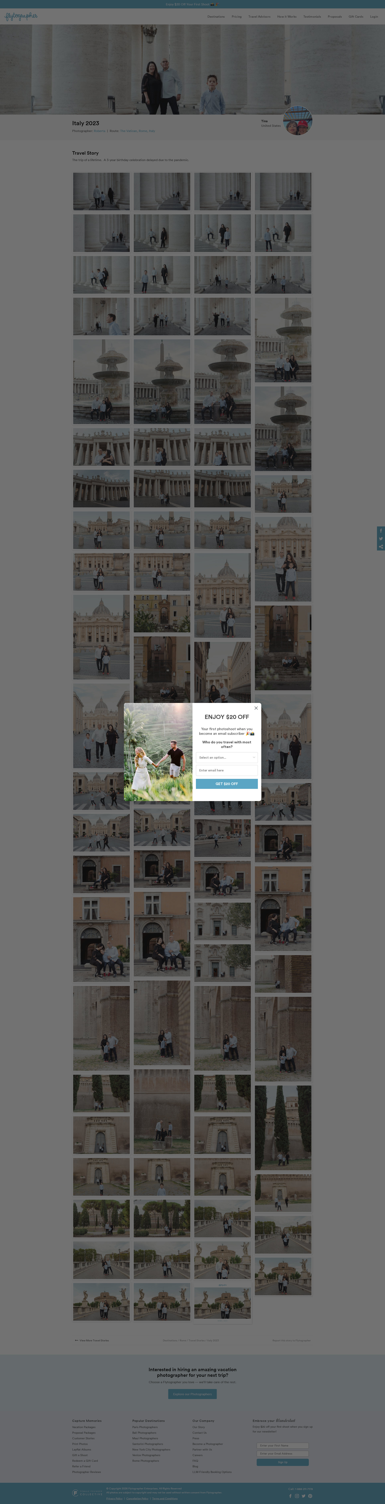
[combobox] (225, 757)
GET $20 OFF (227, 784)
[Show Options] (254, 757)
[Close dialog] (256, 708)
